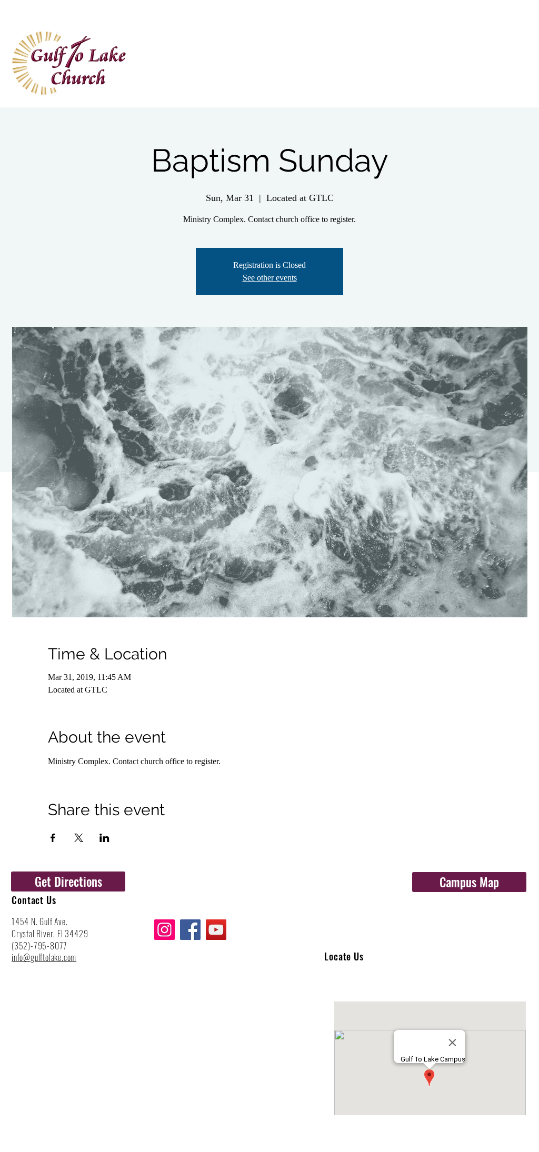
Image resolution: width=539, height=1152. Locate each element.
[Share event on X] (79, 838)
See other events (270, 277)
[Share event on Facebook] (53, 838)
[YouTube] (216, 929)
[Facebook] (190, 929)
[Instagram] (164, 929)
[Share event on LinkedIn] (104, 838)
